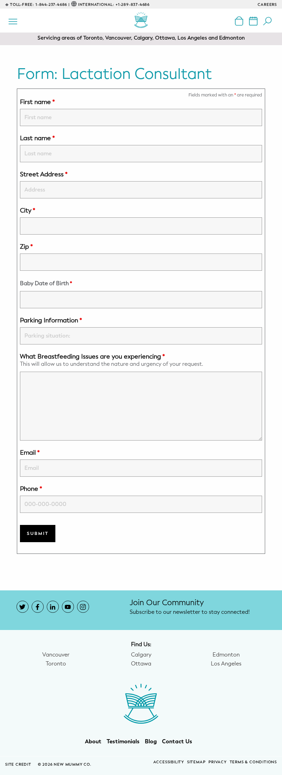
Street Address (44, 174)
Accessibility (168, 762)
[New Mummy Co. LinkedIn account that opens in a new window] (53, 607)
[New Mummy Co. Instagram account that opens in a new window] (83, 607)
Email (30, 452)
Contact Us (177, 741)
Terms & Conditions (253, 762)
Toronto (56, 663)
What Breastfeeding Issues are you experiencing (92, 356)
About (93, 741)
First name (37, 102)
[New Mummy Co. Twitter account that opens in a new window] (23, 607)
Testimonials (123, 741)
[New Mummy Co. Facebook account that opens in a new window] (38, 607)
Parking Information (51, 320)
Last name (37, 138)
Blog (151, 741)
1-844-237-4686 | (52, 4)
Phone (31, 488)
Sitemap (196, 762)
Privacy (217, 762)
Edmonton (226, 655)
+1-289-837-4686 (133, 4)
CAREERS (267, 4)
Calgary (141, 655)
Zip (26, 246)
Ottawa (141, 663)
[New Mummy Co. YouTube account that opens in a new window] (68, 607)
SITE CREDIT (19, 764)
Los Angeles (226, 663)
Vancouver (55, 655)
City (27, 210)
